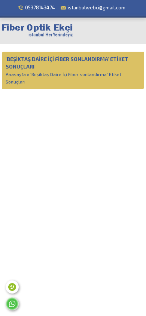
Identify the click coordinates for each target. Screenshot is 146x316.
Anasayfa (16, 74)
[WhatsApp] (12, 303)
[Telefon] (12, 287)
